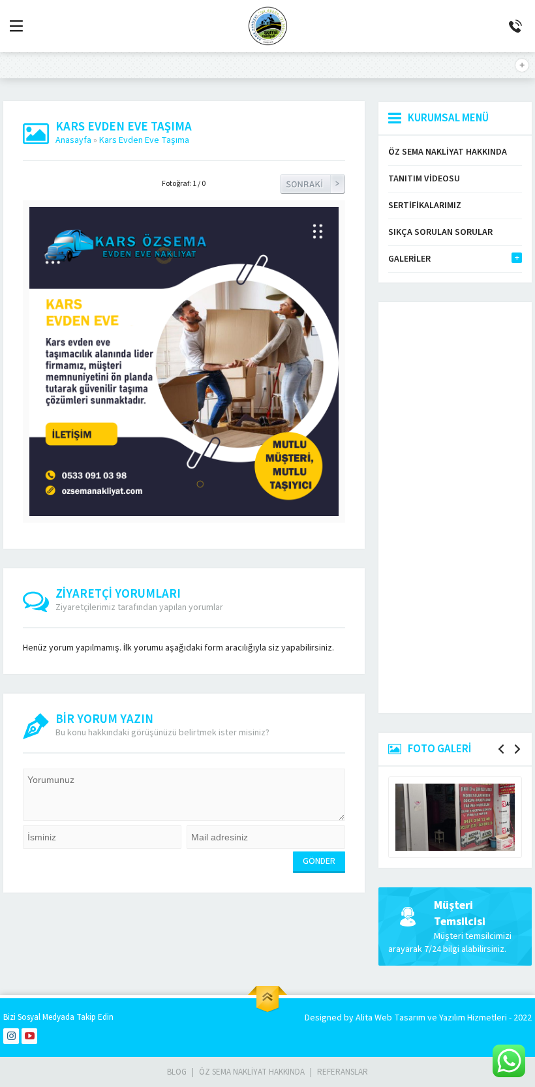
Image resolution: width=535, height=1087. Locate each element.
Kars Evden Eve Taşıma (148, 140)
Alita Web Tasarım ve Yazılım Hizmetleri (432, 1017)
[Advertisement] (455, 507)
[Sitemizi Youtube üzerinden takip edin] (29, 1036)
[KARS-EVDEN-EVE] (184, 509)
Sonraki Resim (312, 184)
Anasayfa (73, 140)
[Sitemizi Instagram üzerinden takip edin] (11, 1036)
